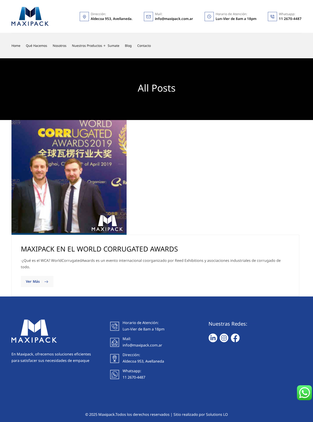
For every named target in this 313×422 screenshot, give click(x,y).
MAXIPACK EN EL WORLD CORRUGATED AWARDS (99, 249)
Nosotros (59, 45)
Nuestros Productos (87, 45)
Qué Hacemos (36, 45)
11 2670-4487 (290, 18)
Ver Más (33, 281)
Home (15, 45)
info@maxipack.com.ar (174, 18)
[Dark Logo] (30, 16)
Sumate (113, 45)
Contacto (144, 45)
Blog (128, 45)
